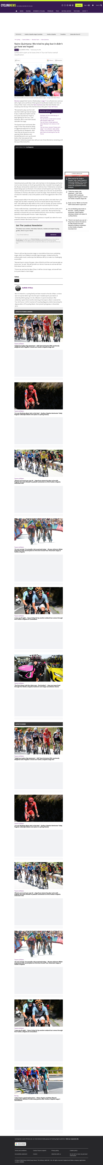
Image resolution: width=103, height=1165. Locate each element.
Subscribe (79, 5)
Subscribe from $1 (75, 34)
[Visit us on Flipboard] (73, 5)
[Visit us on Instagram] (67, 5)
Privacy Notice (19, 240)
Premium (50, 11)
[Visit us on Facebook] (62, 5)
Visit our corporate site (72, 1139)
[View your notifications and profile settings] (92, 5)
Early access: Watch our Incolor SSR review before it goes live (77, 203)
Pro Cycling (17, 39)
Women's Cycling (39, 11)
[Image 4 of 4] (59, 80)
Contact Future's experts (39, 1150)
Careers (35, 1154)
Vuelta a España (51, 34)
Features (77, 11)
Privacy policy (55, 1150)
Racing (28, 11)
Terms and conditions (21, 1150)
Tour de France (53, 107)
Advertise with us (56, 1154)
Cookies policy (73, 1150)
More (84, 11)
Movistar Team (35, 39)
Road (16, 281)
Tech (57, 11)
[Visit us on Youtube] (70, 5)
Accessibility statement (21, 1154)
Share (18, 60)
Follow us (51, 60)
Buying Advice (66, 11)
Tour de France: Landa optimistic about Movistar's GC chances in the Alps (49, 123)
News (21, 11)
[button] (99, 5)
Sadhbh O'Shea (25, 49)
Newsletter (59, 60)
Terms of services (35, 239)
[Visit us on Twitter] (65, 5)
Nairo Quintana (45, 39)
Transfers (63, 34)
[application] (38, 162)
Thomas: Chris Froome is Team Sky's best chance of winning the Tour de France (50, 132)
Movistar (17, 101)
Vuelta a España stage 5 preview (33, 34)
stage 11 (43, 101)
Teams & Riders (26, 39)
